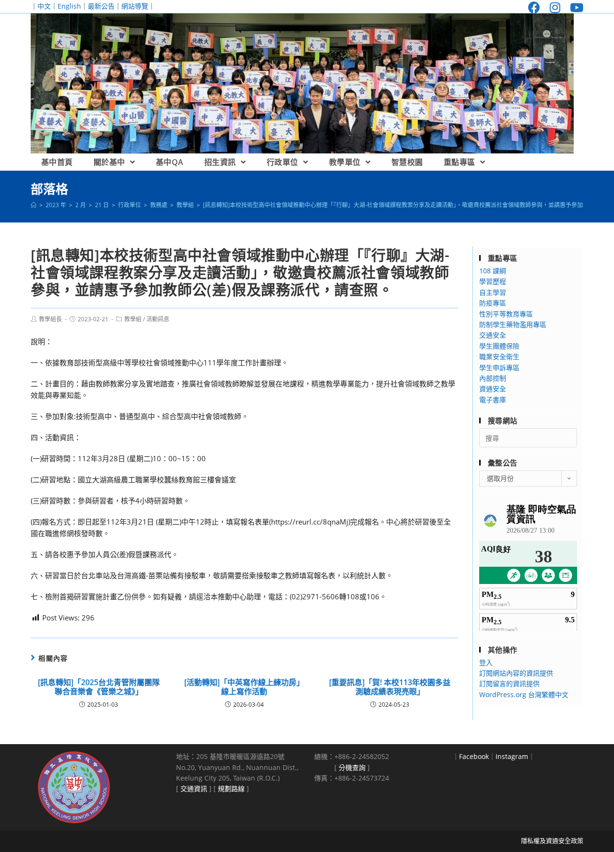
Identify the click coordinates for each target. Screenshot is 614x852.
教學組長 (50, 319)
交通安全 (492, 334)
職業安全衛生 (499, 356)
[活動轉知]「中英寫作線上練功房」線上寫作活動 (244, 687)
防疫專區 (492, 302)
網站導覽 (134, 6)
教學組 (133, 319)
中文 (44, 6)
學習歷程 (492, 281)
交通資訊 (193, 788)
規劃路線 (231, 788)
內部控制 (492, 378)
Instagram (512, 756)
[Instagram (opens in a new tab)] (555, 7)
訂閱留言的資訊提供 (509, 683)
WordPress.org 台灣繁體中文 (523, 694)
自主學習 (492, 292)
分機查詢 (352, 767)
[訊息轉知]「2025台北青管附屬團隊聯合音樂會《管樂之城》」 (99, 687)
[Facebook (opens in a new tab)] (534, 7)
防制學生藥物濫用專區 (512, 324)
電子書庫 (492, 399)
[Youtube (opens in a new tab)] (574, 7)
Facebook (474, 756)
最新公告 (101, 6)
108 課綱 (492, 270)
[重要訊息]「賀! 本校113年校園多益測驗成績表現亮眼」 (389, 687)
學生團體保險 (499, 345)
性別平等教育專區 (506, 313)
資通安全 (492, 388)
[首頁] (33, 205)
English (69, 6)
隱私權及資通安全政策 (552, 840)
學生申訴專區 (499, 367)
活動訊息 (157, 319)
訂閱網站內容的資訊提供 (516, 672)
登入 (486, 662)
